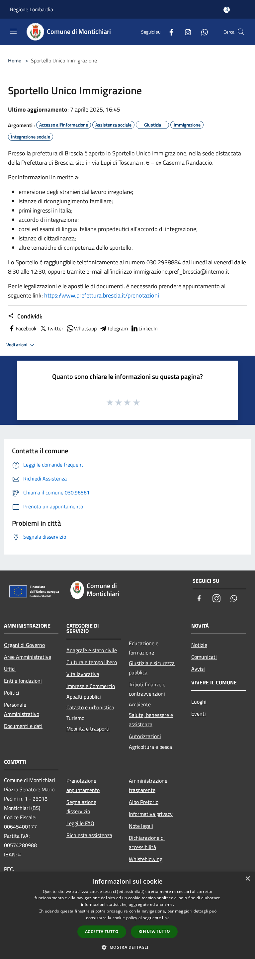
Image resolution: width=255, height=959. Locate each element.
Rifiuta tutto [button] (154, 931)
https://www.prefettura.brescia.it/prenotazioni (101, 295)
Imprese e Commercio (90, 686)
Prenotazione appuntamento (83, 785)
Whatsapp (85, 328)
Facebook (26, 328)
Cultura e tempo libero (91, 662)
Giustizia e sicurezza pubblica (152, 667)
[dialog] (127, 915)
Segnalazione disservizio (81, 806)
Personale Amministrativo (21, 709)
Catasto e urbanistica (90, 707)
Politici (11, 693)
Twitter (55, 328)
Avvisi (198, 669)
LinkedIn (148, 328)
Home (14, 60)
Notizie (199, 645)
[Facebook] (168, 31)
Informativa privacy (151, 814)
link (165, 917)
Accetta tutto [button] (102, 931)
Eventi (198, 714)
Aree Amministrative (27, 657)
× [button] (247, 878)
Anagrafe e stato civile (91, 650)
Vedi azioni (17, 344)
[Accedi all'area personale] (226, 10)
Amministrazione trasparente (148, 785)
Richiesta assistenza (89, 835)
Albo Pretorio (143, 802)
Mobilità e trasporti (88, 729)
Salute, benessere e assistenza (151, 719)
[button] (127, 947)
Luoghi (199, 702)
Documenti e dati (23, 726)
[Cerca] (241, 32)
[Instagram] (185, 31)
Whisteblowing (145, 859)
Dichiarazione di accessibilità (147, 842)
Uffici (10, 669)
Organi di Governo (24, 645)
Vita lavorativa (82, 674)
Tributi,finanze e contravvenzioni (147, 689)
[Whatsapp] (202, 31)
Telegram (117, 328)
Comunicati (204, 657)
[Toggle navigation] (13, 31)
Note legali (141, 826)
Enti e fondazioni (23, 681)
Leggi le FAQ (80, 823)
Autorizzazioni (145, 736)
